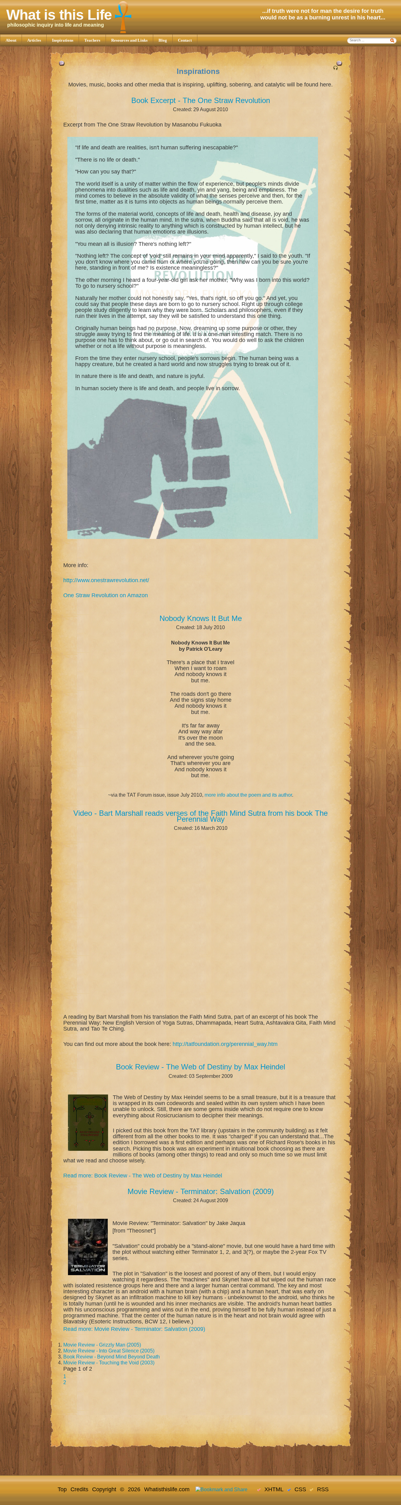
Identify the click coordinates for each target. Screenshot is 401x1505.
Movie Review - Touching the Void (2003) (108, 1362)
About (11, 40)
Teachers (92, 40)
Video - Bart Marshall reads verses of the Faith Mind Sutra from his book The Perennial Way (200, 816)
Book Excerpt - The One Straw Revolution (200, 100)
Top (62, 1489)
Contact (185, 40)
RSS (321, 1489)
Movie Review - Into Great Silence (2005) (108, 1350)
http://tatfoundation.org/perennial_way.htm (225, 1044)
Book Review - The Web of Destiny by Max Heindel (200, 1067)
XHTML (272, 1489)
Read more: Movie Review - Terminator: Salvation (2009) (134, 1329)
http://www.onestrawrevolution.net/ (106, 580)
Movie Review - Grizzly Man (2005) (102, 1344)
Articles (34, 40)
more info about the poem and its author (248, 795)
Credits (79, 1489)
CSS (298, 1489)
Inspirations (62, 40)
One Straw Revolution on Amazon (105, 595)
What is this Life (59, 15)
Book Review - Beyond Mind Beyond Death (111, 1356)
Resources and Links (129, 40)
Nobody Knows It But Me (200, 618)
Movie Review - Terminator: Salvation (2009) (201, 1191)
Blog (163, 40)
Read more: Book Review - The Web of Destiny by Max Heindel (142, 1175)
